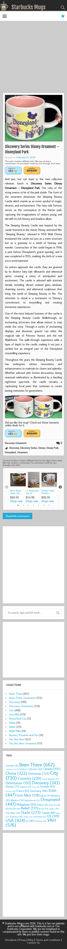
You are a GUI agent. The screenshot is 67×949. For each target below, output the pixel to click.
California (11, 769)
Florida (10, 791)
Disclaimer (11, 940)
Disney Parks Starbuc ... (47, 491)
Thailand (16, 816)
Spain (54, 808)
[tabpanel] (18, 487)
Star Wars (12, 812)
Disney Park (52, 447)
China (16, 773)
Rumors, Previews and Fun (23, 735)
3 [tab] (28, 505)
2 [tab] (23, 505)
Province (54, 805)
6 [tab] (44, 505)
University (39, 816)
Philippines (26, 804)
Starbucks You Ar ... (32, 491)
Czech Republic (50, 779)
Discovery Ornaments (16, 443)
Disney (41, 447)
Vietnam (40, 821)
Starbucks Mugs (29, 7)
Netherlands (32, 800)
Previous (6, 487)
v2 (30, 821)
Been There (15, 693)
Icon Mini (14, 714)
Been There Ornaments (22, 698)
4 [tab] (33, 505)
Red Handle (12, 808)
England (25, 786)
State (31, 812)
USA (15, 820)
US (53, 816)
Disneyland (10, 452)
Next (60, 487)
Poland (42, 804)
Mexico (17, 800)
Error (36, 787)
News (12, 722)
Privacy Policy (26, 940)
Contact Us (33, 942)
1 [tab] (18, 505)
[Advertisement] (33, 57)
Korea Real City (17, 718)
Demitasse (18, 782)
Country (29, 778)
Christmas (38, 773)
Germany (39, 791)
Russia (43, 808)
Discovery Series (28, 447)
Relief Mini (15, 731)
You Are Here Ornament (22, 743)
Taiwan (48, 812)
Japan (45, 795)
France (22, 791)
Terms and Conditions (48, 940)
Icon (11, 710)
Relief (12, 727)
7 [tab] (49, 505)
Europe (47, 786)
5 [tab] (38, 505)
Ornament (22, 452)
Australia (12, 765)
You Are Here (16, 739)
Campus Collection (30, 769)
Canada (51, 769)
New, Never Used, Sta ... (16, 491)
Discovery (14, 447)
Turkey (28, 816)
